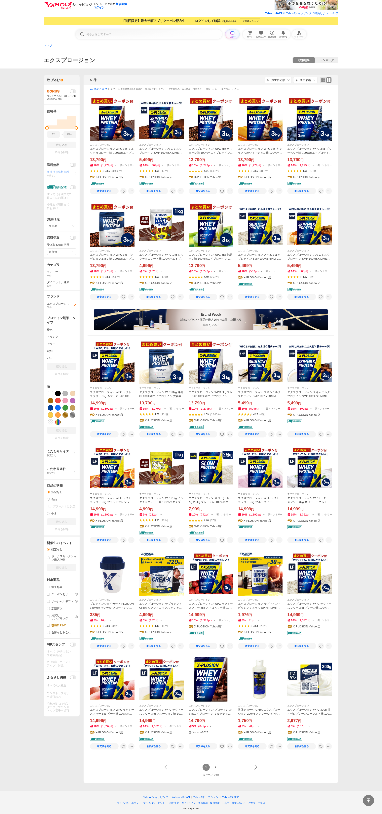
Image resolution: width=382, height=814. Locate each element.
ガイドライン (188, 803)
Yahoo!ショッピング (155, 797)
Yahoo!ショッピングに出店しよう (307, 13)
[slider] (47, 128)
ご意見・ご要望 (256, 803)
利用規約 (174, 803)
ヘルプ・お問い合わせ (234, 803)
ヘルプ (334, 13)
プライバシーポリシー (129, 803)
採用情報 (215, 803)
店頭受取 (53, 237)
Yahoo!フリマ (230, 797)
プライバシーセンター (155, 803)
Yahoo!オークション (206, 797)
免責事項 (203, 803)
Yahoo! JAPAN (275, 13)
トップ (48, 45)
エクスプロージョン (100, 144)
